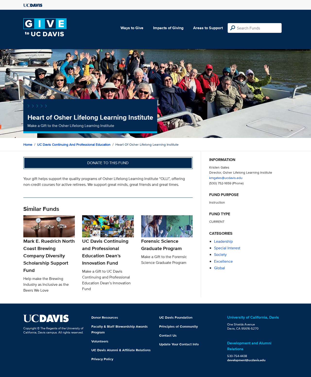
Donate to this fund (108, 163)
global (219, 268)
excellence (223, 261)
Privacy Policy (102, 359)
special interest (227, 248)
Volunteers (99, 341)
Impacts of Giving (168, 28)
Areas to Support (208, 28)
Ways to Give (132, 28)
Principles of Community (178, 326)
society (220, 254)
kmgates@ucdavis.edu (225, 177)
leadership (223, 241)
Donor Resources (104, 317)
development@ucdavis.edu (246, 360)
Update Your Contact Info (179, 344)
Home (27, 144)
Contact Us (168, 335)
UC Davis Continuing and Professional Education (74, 144)
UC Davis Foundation (175, 317)
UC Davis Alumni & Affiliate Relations (121, 350)
